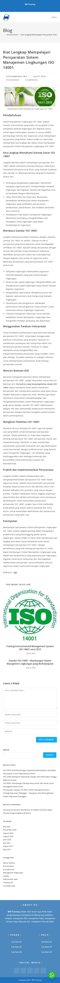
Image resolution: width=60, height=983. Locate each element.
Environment (12, 79)
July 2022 (6, 843)
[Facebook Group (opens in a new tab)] (27, 7)
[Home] (3, 34)
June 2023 (7, 839)
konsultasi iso (8, 869)
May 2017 (7, 849)
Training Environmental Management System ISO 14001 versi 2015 (30, 648)
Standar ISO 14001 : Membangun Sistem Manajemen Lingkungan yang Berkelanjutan (30, 662)
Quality (6, 876)
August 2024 (8, 833)
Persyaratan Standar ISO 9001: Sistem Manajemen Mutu (26, 790)
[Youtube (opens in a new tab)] (33, 7)
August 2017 (8, 846)
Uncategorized (9, 886)
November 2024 (9, 830)
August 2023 (8, 836)
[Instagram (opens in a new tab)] (30, 7)
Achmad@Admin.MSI (16, 76)
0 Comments (31, 79)
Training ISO (8, 882)
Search (6, 749)
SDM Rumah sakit (10, 879)
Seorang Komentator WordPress (16, 810)
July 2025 (6, 826)
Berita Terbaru (9, 863)
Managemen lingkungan (13, 872)
